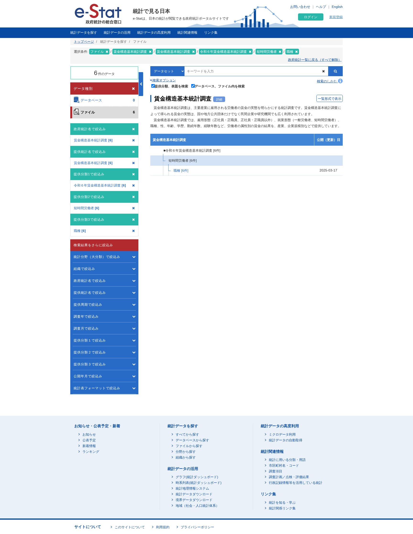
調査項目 (275, 471)
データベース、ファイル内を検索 (220, 86)
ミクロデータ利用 (282, 434)
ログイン (310, 17)
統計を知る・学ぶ (282, 502)
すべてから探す (187, 434)
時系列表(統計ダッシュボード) (199, 482)
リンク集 (210, 32)
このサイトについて (130, 527)
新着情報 (89, 446)
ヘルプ (321, 6)
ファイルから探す (189, 446)
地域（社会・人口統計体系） (197, 505)
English (337, 6)
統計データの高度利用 (154, 32)
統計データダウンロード (194, 494)
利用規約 (162, 527)
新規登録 (336, 17)
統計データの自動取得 (285, 440)
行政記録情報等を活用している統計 (295, 482)
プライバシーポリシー (197, 527)
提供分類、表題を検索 (171, 86)
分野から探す (186, 451)
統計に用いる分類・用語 (287, 459)
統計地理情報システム (192, 488)
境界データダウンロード (194, 500)
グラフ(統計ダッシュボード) (197, 477)
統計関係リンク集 (282, 508)
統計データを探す (83, 32)
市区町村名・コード (284, 465)
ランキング (90, 451)
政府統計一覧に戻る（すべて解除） (315, 60)
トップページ (84, 41)
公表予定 (89, 440)
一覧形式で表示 (329, 99)
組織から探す (186, 457)
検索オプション (164, 80)
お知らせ (89, 434)
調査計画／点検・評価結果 (289, 477)
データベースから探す (192, 440)
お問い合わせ (300, 6)
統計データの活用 (117, 32)
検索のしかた (327, 81)
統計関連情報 (187, 32)
